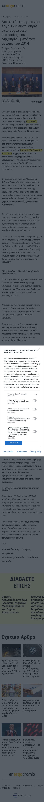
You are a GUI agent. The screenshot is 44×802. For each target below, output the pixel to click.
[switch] (35, 400)
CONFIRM (13, 443)
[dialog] (22, 401)
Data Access (22, 452)
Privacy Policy (36, 452)
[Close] (39, 350)
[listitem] (22, 395)
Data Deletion (8, 452)
